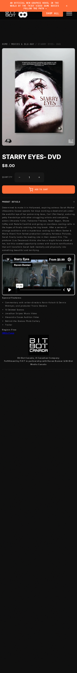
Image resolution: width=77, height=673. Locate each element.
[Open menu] (69, 13)
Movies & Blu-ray (22, 44)
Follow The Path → (35, 8)
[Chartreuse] (24, 15)
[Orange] (21, 15)
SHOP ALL (52, 13)
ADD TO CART (41, 189)
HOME (5, 44)
